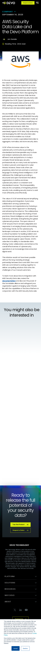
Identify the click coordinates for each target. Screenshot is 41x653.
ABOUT (8, 601)
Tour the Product (18, 524)
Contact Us (19, 619)
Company (7, 11)
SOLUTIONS (10, 582)
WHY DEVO (10, 595)
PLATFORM (10, 576)
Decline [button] (25, 648)
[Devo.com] (8, 2)
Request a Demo (28, 3)
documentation (9, 281)
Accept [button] (15, 648)
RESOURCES (10, 589)
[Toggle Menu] (37, 2)
